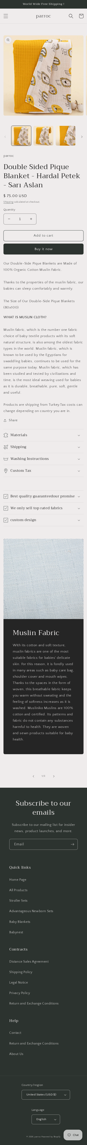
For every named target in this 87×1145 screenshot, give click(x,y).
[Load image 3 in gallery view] (65, 136)
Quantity (9, 209)
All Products (18, 890)
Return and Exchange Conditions (34, 1003)
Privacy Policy (19, 993)
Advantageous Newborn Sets (31, 911)
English (41, 1119)
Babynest (16, 932)
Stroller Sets (18, 901)
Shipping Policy (20, 972)
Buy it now (44, 249)
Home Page (17, 880)
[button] (6, 16)
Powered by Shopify (51, 1137)
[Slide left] (5, 137)
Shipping (8, 202)
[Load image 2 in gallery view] (43, 136)
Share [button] (13, 420)
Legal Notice (18, 982)
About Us (16, 1054)
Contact (15, 1033)
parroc (38, 1137)
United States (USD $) (41, 1094)
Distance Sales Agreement (28, 962)
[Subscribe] (72, 844)
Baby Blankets (19, 922)
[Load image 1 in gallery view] (21, 136)
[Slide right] (82, 137)
